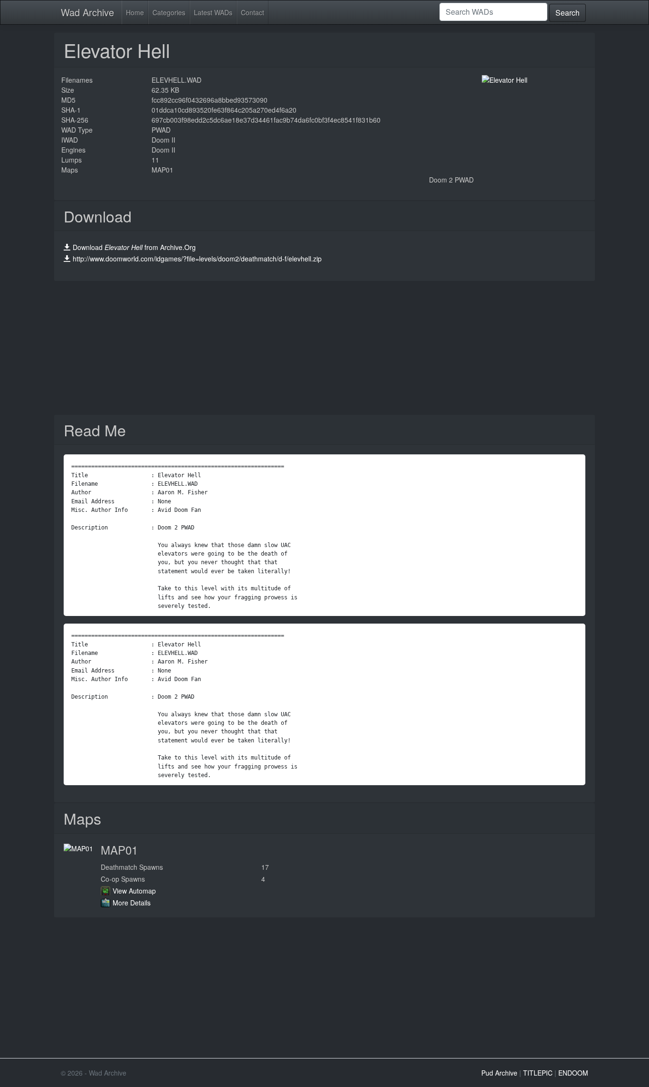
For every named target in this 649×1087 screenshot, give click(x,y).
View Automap (134, 890)
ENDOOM (573, 1072)
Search (567, 12)
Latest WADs (213, 12)
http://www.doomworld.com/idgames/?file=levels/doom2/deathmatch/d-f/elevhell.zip (197, 258)
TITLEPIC (538, 1072)
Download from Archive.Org (134, 247)
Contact (252, 12)
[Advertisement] (324, 347)
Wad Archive (87, 12)
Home (135, 12)
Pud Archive (499, 1072)
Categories (169, 12)
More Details (132, 902)
